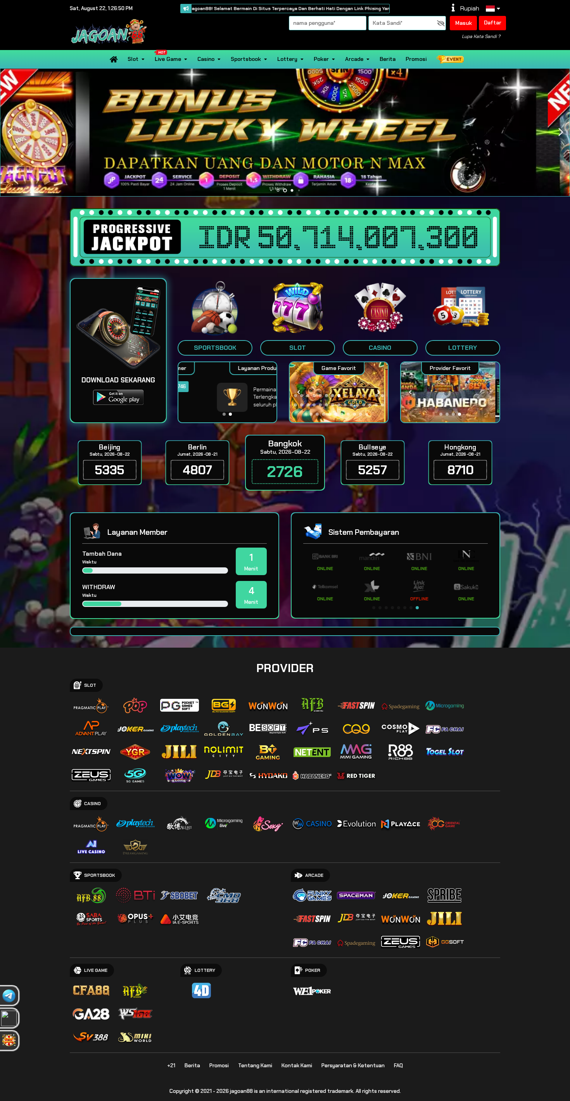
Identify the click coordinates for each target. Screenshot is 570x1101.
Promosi (416, 58)
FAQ (398, 1065)
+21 (171, 1065)
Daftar (492, 22)
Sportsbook (246, 58)
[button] (560, 132)
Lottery (287, 58)
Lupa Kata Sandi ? (481, 36)
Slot (133, 58)
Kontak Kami (297, 1065)
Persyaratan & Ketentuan (353, 1065)
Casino (205, 58)
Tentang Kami (255, 1065)
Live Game (168, 58)
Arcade (354, 58)
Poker (321, 58)
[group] (450, 392)
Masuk (463, 22)
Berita (388, 58)
